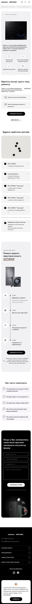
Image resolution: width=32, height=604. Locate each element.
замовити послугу (16, 114)
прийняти (16, 599)
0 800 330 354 (15, 120)
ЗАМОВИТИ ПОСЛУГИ (16, 352)
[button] (16, 146)
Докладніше (7, 595)
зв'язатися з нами (16, 485)
